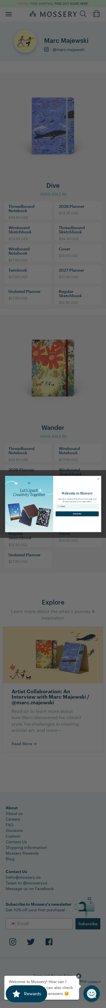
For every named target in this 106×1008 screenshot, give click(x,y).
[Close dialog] (98, 479)
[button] (91, 993)
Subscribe (77, 514)
